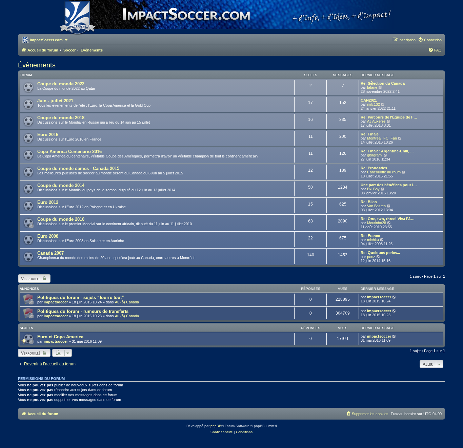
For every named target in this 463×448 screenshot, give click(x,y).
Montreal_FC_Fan (382, 138)
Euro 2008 (47, 236)
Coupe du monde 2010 (60, 219)
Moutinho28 (376, 223)
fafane (372, 87)
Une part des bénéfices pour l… (389, 185)
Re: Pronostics (374, 168)
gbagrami (374, 155)
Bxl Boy (373, 189)
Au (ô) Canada (127, 302)
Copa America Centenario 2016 (69, 151)
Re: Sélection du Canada (383, 83)
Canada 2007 (50, 253)
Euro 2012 (47, 202)
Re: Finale (370, 134)
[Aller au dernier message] (394, 297)
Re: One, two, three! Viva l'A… (388, 219)
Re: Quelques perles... (380, 253)
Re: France (370, 236)
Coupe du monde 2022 (60, 83)
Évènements (37, 65)
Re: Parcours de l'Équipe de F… (389, 117)
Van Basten (376, 206)
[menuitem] (430, 40)
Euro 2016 (47, 134)
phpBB (215, 426)
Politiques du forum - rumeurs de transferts (82, 311)
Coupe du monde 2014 (60, 185)
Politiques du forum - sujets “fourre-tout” (80, 297)
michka (373, 240)
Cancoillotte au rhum (384, 172)
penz (371, 257)
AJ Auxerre (376, 121)
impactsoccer (56, 302)
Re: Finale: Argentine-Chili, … (387, 151)
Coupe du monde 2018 (60, 117)
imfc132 (373, 104)
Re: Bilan (369, 202)
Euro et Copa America (60, 336)
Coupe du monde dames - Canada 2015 (78, 168)
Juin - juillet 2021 (55, 100)
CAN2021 (369, 100)
